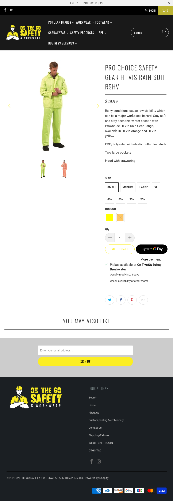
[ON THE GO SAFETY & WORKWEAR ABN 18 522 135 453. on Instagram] (11, 10)
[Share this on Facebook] (121, 300)
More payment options (151, 262)
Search (93, 397)
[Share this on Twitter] (109, 300)
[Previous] (9, 106)
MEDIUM (128, 187)
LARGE (143, 187)
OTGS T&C (95, 450)
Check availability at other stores (129, 280)
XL (156, 187)
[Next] (97, 106)
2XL (109, 198)
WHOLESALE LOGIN (101, 442)
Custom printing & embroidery (106, 420)
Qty (107, 229)
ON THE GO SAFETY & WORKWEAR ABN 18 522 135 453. (50, 477)
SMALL (111, 187)
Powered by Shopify (96, 477)
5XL (142, 198)
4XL (131, 198)
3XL (120, 198)
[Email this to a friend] (143, 300)
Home (92, 405)
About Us (94, 412)
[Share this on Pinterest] (132, 300)
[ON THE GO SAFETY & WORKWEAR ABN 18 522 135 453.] (23, 33)
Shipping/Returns (99, 435)
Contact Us (95, 427)
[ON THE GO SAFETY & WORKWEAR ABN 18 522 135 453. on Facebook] (5, 10)
